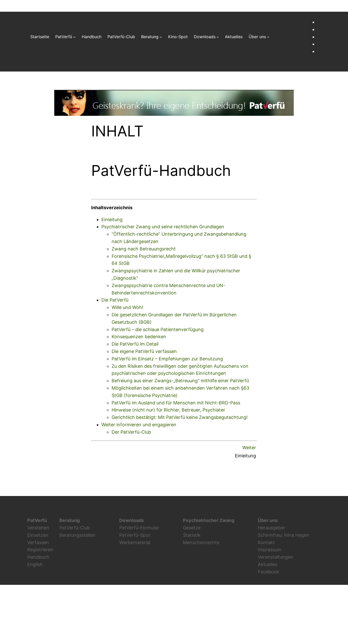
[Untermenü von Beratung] (160, 37)
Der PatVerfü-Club (131, 432)
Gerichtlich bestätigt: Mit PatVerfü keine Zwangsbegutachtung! (180, 417)
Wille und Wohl (127, 307)
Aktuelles (267, 564)
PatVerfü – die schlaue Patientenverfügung (158, 329)
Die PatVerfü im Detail (135, 344)
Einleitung (112, 219)
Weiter (249, 447)
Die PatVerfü (114, 300)
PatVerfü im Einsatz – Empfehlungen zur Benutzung (167, 358)
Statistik (191, 535)
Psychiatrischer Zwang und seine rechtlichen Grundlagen (162, 226)
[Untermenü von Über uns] (268, 37)
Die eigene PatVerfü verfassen (144, 351)
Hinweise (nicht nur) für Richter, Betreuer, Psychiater (168, 410)
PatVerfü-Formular (139, 527)
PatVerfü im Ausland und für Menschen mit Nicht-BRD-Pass (176, 402)
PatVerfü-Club (74, 527)
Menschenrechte (201, 542)
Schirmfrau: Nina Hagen (283, 535)
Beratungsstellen (77, 535)
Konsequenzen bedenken (139, 336)
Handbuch (38, 557)
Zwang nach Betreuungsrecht (144, 248)
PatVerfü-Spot (134, 535)
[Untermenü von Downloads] (218, 37)
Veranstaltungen (275, 557)
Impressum (270, 549)
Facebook (268, 571)
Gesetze (191, 527)
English (35, 564)
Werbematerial (134, 542)
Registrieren (40, 549)
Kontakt (266, 542)
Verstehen (38, 527)
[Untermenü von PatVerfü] (74, 37)
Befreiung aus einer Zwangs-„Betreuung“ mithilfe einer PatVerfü (180, 380)
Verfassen (38, 542)
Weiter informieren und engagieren (138, 424)
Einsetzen (37, 535)
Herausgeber (271, 527)
